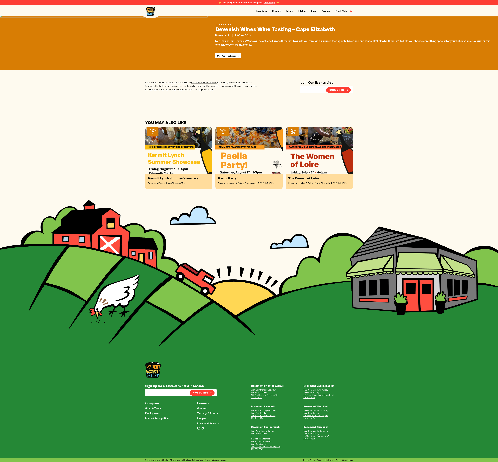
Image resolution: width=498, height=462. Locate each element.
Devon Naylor (198, 460)
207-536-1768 (309, 397)
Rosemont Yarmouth (315, 426)
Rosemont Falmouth (263, 406)
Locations (261, 11)
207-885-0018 (257, 449)
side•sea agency (221, 460)
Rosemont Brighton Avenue (267, 385)
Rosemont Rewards (208, 423)
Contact (202, 408)
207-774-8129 (256, 397)
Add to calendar (229, 56)
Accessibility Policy (325, 460)
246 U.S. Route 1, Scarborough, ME (265, 446)
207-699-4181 (309, 418)
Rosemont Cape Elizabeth (318, 385)
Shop (313, 11)
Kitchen (302, 11)
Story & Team (153, 408)
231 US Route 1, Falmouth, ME (263, 415)
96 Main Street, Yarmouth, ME (316, 436)
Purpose (326, 11)
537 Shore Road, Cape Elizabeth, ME (318, 395)
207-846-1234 (309, 439)
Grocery (276, 11)
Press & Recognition (157, 418)
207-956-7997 (257, 418)
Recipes (201, 418)
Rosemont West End (315, 406)
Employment (152, 413)
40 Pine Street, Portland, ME (315, 415)
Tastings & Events (224, 24)
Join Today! (269, 2)
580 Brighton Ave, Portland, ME (264, 395)
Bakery (289, 11)
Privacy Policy (309, 460)
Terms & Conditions (344, 460)
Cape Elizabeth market (204, 82)
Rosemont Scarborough (265, 426)
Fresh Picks (341, 11)
